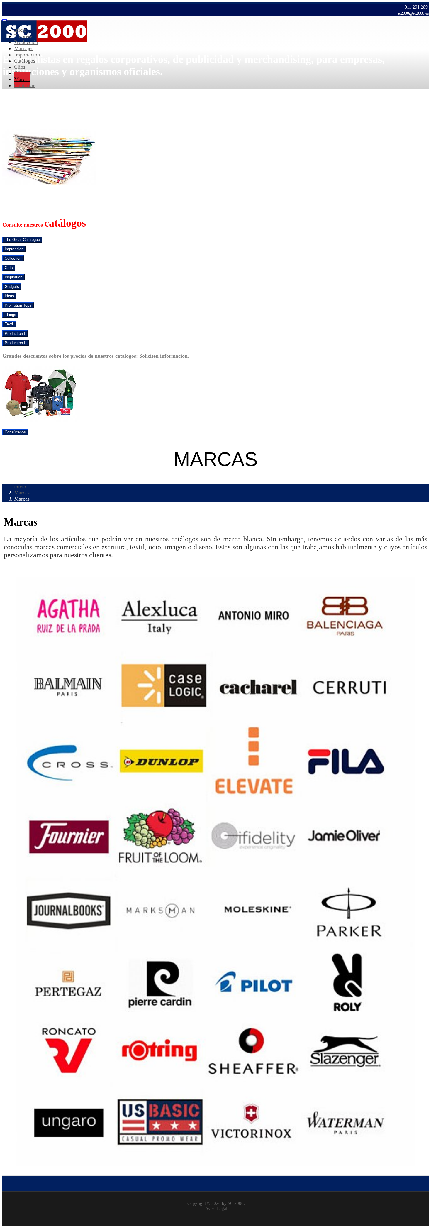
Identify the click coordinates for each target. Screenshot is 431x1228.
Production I (15, 333)
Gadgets (12, 286)
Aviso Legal (216, 1208)
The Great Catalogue (22, 239)
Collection (13, 258)
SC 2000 (236, 1203)
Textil (9, 324)
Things (10, 315)
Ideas (9, 296)
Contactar (24, 85)
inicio (20, 486)
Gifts (9, 268)
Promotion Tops (18, 305)
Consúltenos (15, 432)
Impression (14, 249)
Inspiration (13, 277)
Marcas (22, 493)
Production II (15, 343)
